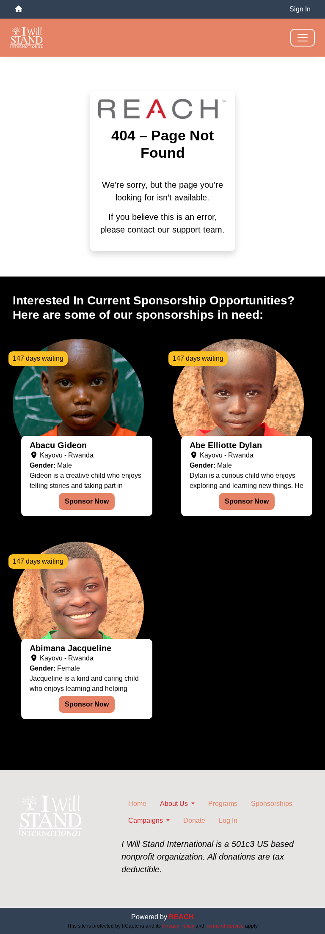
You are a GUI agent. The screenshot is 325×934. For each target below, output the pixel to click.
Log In (228, 820)
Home (137, 803)
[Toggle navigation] (302, 38)
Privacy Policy (178, 926)
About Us (175, 803)
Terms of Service (225, 926)
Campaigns (146, 820)
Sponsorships (271, 803)
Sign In (300, 9)
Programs (222, 803)
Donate (194, 820)
